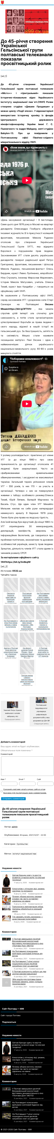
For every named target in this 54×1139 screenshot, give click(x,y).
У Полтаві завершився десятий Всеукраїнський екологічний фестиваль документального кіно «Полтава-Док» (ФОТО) (27, 942)
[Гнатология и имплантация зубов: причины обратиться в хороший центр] (6, 907)
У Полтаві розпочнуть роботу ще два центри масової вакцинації (29, 972)
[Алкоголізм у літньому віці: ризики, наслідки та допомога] (6, 890)
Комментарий (6, 754)
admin (15, 826)
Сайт (39, 779)
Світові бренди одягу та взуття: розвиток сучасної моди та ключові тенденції (28, 877)
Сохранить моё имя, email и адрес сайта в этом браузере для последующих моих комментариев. (25, 791)
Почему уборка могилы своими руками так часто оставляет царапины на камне (27, 898)
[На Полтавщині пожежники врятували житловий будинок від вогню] (6, 953)
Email (22, 779)
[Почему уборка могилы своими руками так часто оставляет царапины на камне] (6, 900)
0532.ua (17, 571)
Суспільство (22, 844)
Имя (3, 779)
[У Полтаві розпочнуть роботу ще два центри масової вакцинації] (6, 973)
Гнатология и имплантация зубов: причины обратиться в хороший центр (27, 908)
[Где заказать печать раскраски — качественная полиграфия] (6, 918)
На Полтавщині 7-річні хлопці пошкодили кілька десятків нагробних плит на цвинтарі (25, 963)
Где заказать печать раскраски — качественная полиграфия (27, 918)
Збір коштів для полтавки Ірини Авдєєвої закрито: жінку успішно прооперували (27, 981)
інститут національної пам (24, 854)
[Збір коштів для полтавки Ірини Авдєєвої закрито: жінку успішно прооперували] (6, 982)
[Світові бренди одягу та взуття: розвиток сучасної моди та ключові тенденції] (6, 880)
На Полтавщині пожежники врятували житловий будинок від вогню (27, 953)
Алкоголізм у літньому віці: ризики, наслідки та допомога (28, 889)
